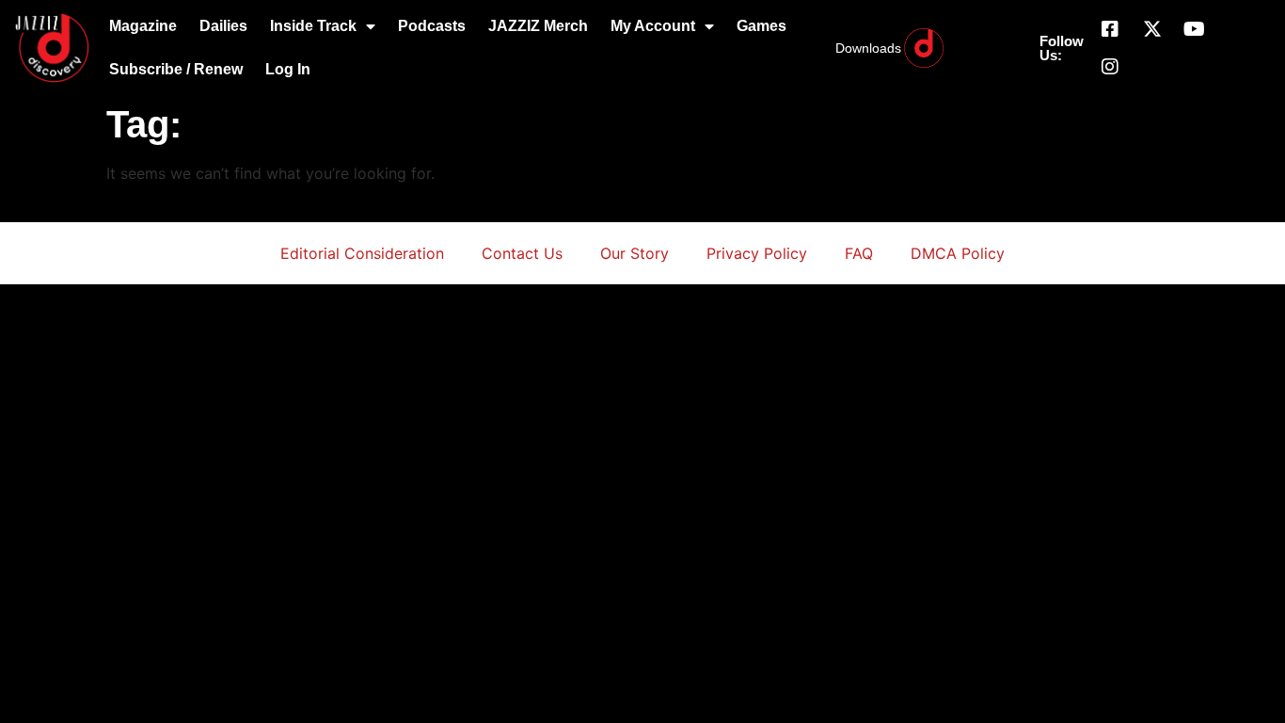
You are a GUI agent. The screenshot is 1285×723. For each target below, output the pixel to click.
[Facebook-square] (1110, 29)
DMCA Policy (958, 253)
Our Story (634, 253)
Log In (287, 69)
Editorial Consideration (362, 253)
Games (761, 26)
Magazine (143, 26)
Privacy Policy (756, 253)
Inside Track (313, 26)
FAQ (859, 253)
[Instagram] (1110, 67)
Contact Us (522, 253)
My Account (653, 26)
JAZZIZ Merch (538, 26)
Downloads (868, 48)
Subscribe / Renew (176, 69)
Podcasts (432, 26)
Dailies (223, 26)
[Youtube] (1195, 29)
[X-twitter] (1152, 29)
